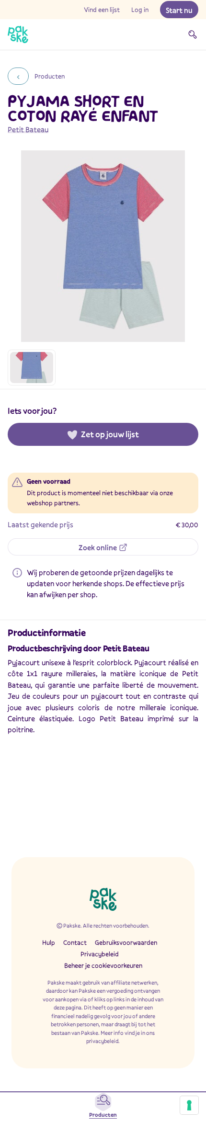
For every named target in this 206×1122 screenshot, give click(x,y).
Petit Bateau (28, 129)
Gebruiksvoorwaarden (126, 942)
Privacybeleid (99, 954)
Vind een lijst (102, 9)
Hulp (48, 942)
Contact (75, 942)
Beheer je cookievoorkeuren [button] (103, 965)
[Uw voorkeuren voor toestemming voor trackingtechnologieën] (189, 1105)
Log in (140, 9)
